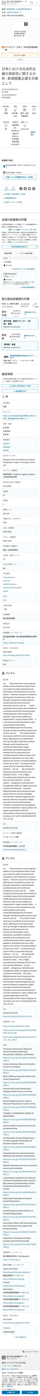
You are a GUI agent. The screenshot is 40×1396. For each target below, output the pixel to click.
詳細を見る (33, 133)
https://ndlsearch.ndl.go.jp (13, 642)
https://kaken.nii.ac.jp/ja (12, 1296)
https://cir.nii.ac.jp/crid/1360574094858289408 (19, 1108)
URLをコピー (13, 190)
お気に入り (6, 190)
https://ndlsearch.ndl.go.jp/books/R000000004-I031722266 (19, 1031)
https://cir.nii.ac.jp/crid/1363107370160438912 (19, 1218)
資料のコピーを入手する (10, 1369)
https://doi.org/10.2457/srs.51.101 (16, 1016)
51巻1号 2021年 (12, 12)
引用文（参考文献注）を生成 (15, 194)
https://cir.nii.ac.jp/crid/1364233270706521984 (19, 1245)
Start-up (6, 580)
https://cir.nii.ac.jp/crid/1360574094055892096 (19, 1096)
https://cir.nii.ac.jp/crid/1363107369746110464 (19, 1206)
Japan (5, 591)
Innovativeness (9, 577)
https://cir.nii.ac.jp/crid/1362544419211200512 (19, 1173)
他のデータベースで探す (14, 202)
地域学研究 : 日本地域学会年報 (18, 9)
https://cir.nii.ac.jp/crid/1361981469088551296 (19, 1148)
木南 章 (6, 450)
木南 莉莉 (6, 447)
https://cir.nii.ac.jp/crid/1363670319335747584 (19, 1233)
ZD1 (4, 600)
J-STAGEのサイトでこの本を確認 (22, 269)
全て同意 (30, 1392)
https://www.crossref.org (13, 1285)
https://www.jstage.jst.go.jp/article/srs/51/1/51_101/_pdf (19, 1038)
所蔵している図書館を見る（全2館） (20, 177)
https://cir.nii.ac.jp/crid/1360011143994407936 (19, 1059)
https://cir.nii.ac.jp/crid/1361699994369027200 (19, 1133)
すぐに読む (21, 55)
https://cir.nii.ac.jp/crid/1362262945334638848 (19, 1160)
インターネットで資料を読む (11, 1366)
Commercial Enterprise (12, 587)
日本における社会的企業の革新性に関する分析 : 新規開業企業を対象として (19, 417)
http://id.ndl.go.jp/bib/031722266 (16, 655)
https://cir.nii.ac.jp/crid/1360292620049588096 (19, 1083)
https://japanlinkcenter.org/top (15, 1272)
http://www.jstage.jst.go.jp (13, 849)
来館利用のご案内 (29, 313)
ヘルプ (14, 242)
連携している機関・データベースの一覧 (21, 229)
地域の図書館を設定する (19, 247)
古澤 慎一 (6, 443)
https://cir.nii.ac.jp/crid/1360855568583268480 (19, 1120)
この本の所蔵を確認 (27, 287)
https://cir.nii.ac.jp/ (10, 1259)
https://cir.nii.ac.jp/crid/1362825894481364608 (19, 1193)
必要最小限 (11, 1392)
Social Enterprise (10, 584)
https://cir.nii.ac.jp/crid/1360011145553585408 (19, 1071)
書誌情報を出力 (11, 198)
